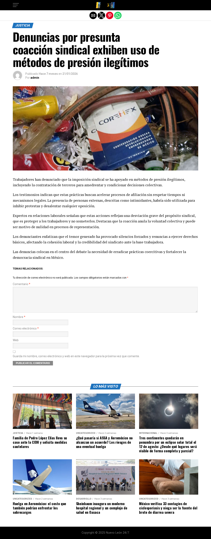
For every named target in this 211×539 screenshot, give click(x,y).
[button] (16, 5)
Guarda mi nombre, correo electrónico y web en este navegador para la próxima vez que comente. (76, 356)
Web (16, 340)
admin (34, 77)
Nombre (19, 317)
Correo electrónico (26, 328)
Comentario (21, 284)
